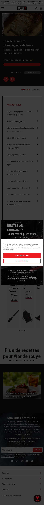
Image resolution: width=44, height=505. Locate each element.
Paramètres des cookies (22, 261)
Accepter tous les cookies (22, 255)
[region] (22, 252)
